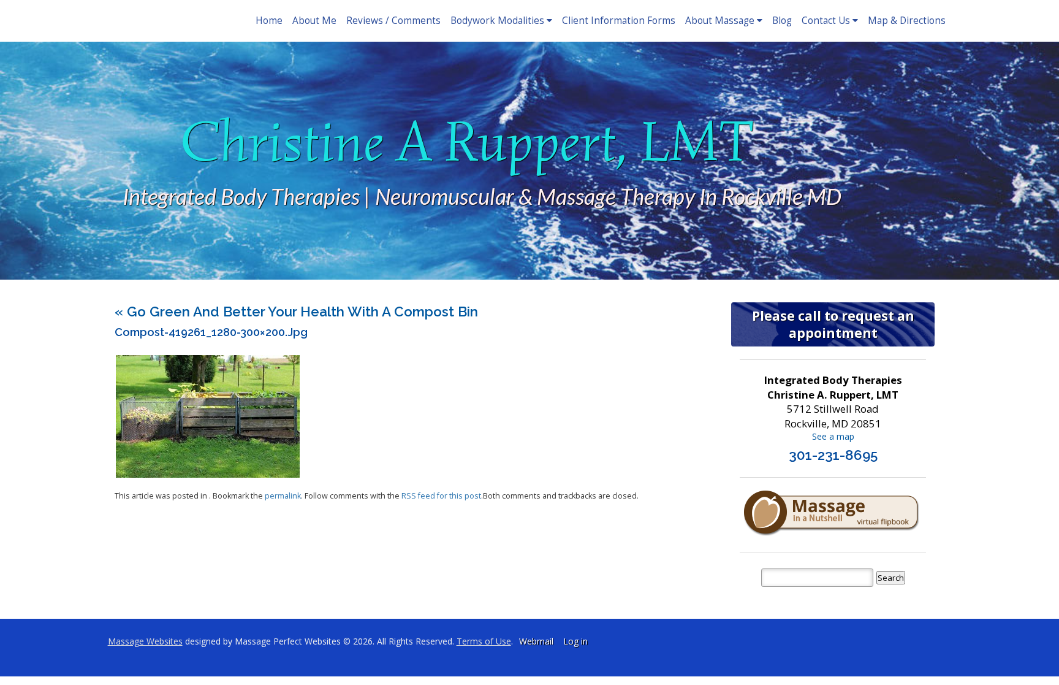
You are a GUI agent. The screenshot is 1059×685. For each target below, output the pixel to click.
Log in (575, 641)
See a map (833, 436)
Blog (782, 20)
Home (269, 20)
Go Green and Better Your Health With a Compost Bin (296, 312)
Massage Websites (145, 641)
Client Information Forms (618, 20)
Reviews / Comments (393, 20)
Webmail (536, 641)
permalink (283, 496)
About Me (314, 20)
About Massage (719, 20)
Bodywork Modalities (497, 20)
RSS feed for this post (441, 496)
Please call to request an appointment (833, 324)
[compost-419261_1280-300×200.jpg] (208, 474)
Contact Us (826, 20)
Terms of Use (484, 641)
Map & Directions (907, 20)
